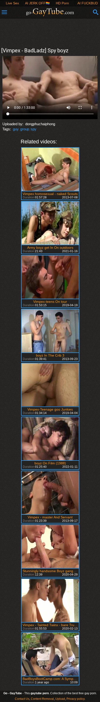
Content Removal (42, 699)
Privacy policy (75, 699)
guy (16, 129)
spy (33, 129)
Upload (60, 699)
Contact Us (22, 699)
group (24, 129)
